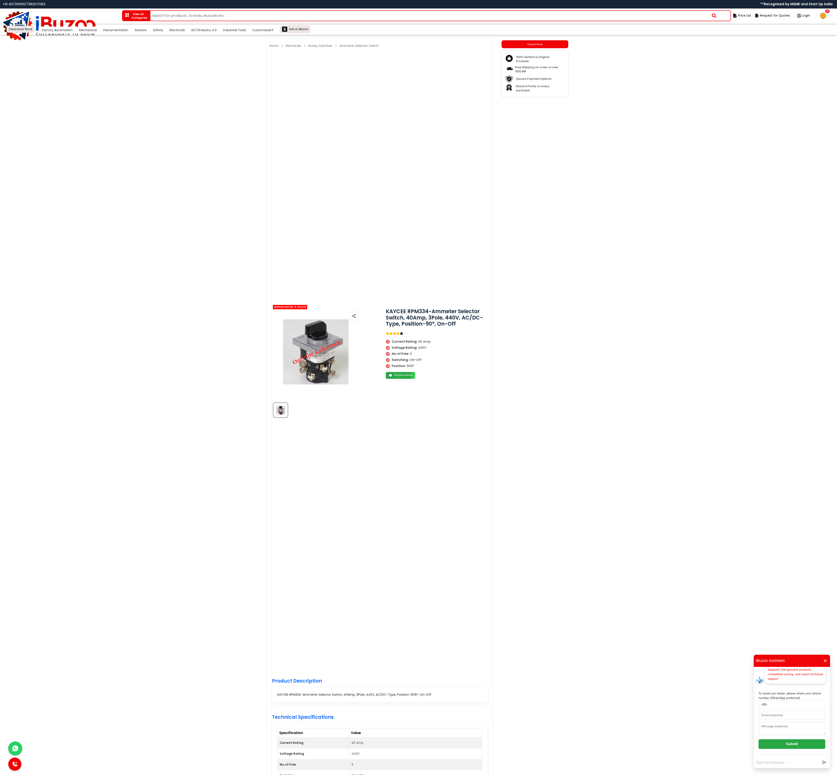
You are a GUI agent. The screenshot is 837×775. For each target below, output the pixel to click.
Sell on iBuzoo (298, 29)
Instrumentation (115, 30)
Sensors (140, 30)
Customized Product (268, 30)
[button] (136, 15)
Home (274, 46)
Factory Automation (57, 30)
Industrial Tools (234, 30)
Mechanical (88, 30)
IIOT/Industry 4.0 (204, 30)
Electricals (177, 30)
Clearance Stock (20, 29)
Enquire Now (400, 375)
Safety (158, 30)
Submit (792, 744)
